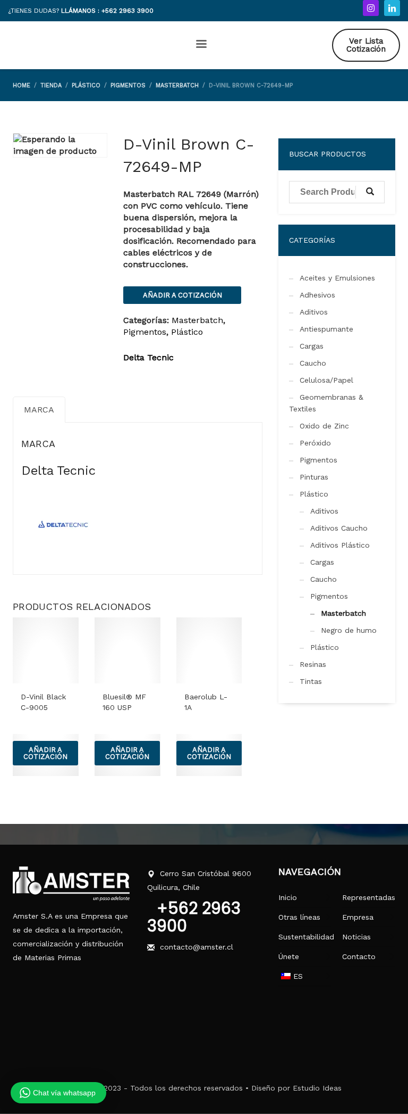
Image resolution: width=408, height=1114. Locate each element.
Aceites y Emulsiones (337, 278)
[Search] (370, 192)
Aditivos (314, 312)
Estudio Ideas (317, 1088)
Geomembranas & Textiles (326, 403)
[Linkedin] (392, 8)
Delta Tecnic (148, 357)
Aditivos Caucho (339, 528)
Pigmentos (144, 332)
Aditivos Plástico (340, 545)
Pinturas (314, 477)
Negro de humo (349, 630)
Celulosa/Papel (326, 380)
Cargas (312, 346)
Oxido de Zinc (324, 426)
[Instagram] (371, 8)
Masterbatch (197, 320)
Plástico (187, 332)
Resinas (313, 664)
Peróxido (315, 443)
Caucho (313, 363)
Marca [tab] (39, 410)
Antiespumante (326, 329)
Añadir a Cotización (182, 295)
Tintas (311, 681)
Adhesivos (317, 295)
